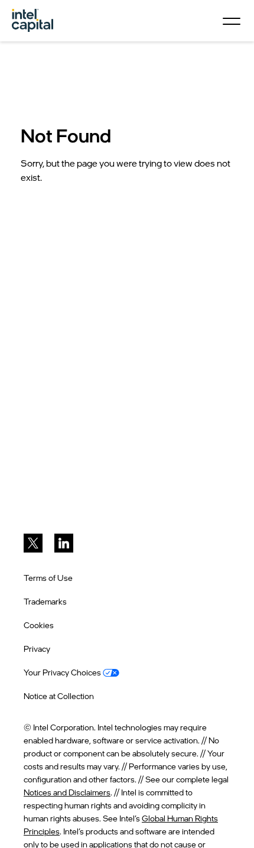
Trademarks (45, 601)
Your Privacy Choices (63, 672)
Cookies (39, 625)
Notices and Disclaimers (67, 792)
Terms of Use (48, 578)
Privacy (37, 649)
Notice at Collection (59, 696)
